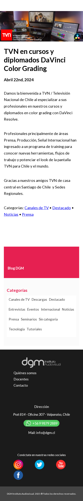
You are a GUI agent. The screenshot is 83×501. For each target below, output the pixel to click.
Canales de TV (37, 207)
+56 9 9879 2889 (45, 423)
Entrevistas (17, 309)
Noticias (11, 214)
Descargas (39, 299)
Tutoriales (34, 329)
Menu (76, 5)
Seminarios (29, 319)
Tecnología (17, 329)
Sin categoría (48, 319)
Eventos (33, 309)
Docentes (21, 379)
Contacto (21, 385)
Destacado (61, 207)
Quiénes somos (25, 373)
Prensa (28, 214)
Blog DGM (16, 268)
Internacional (50, 309)
